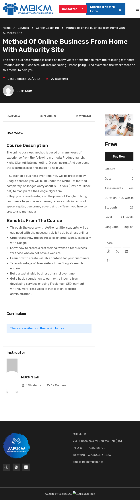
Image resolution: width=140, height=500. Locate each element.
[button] (105, 9)
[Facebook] (108, 251)
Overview (13, 116)
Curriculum (48, 116)
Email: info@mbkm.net (88, 462)
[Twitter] (117, 251)
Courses (23, 28)
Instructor (84, 116)
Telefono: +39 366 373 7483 (92, 455)
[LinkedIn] (126, 251)
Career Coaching (47, 28)
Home (7, 28)
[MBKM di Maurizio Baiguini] (28, 9)
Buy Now (119, 156)
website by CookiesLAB (59, 493)
